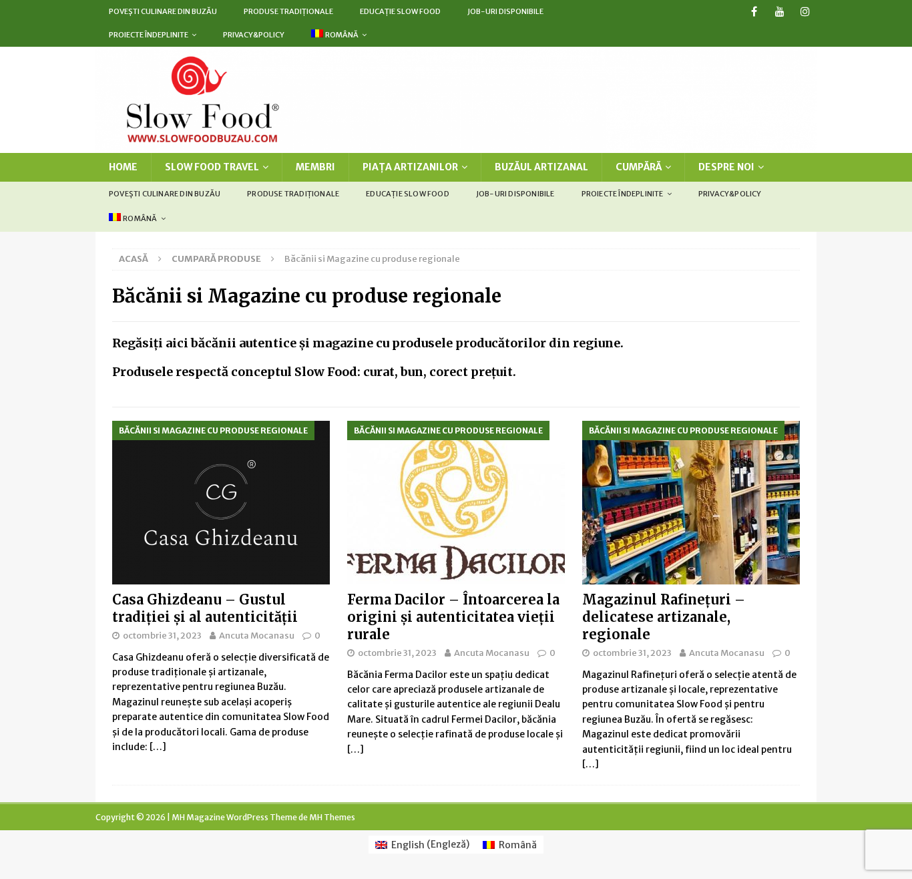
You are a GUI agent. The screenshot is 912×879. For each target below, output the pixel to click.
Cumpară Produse (216, 259)
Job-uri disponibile (505, 11)
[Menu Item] (754, 11)
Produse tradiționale (288, 11)
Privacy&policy (253, 34)
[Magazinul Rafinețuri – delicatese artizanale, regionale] (691, 502)
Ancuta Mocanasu (256, 635)
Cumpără (639, 167)
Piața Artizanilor (410, 167)
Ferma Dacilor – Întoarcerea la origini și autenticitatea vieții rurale (453, 617)
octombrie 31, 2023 (162, 635)
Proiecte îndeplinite (148, 34)
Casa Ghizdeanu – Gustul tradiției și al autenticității (205, 608)
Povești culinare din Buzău (163, 11)
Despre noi (726, 167)
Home (123, 167)
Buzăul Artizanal (541, 167)
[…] (158, 747)
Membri (315, 167)
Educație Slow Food (400, 11)
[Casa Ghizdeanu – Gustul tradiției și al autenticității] (221, 502)
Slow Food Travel (212, 167)
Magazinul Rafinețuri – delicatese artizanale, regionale (663, 617)
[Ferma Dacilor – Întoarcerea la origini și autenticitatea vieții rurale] (456, 502)
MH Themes (332, 817)
